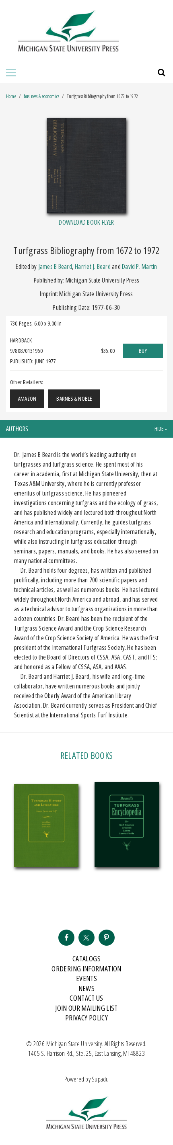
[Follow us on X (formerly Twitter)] (86, 938)
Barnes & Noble (74, 398)
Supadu (100, 1079)
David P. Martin (139, 266)
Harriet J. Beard (93, 266)
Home (11, 96)
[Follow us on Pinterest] (107, 938)
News (86, 988)
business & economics (42, 96)
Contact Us (86, 998)
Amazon (27, 398)
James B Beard (55, 266)
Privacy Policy (86, 1017)
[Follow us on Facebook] (66, 938)
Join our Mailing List (86, 1008)
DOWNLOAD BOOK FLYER (86, 222)
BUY (143, 350)
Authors (17, 428)
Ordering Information (86, 968)
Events (86, 978)
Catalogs (86, 958)
